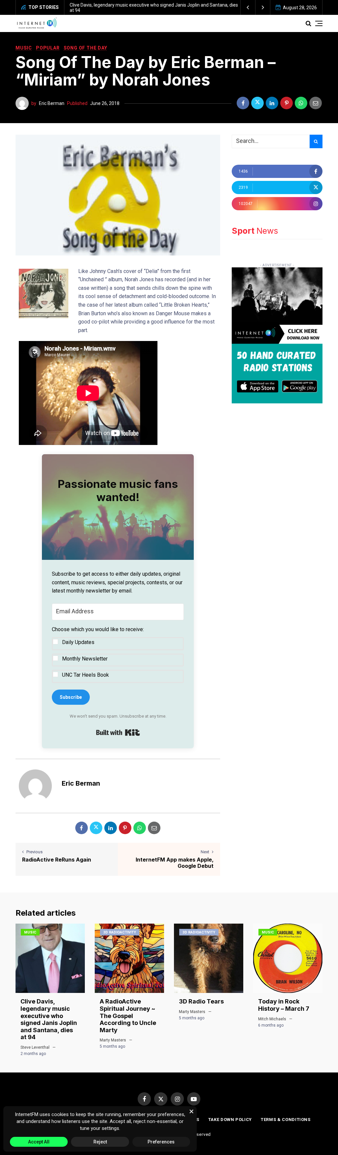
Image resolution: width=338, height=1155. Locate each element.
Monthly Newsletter (85, 659)
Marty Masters (113, 1040)
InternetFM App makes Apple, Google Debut (175, 862)
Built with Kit (118, 732)
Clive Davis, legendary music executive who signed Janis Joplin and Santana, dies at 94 (48, 1019)
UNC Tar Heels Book (85, 675)
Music (24, 48)
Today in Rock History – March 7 (283, 1005)
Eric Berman (51, 103)
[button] (248, 7)
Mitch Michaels (272, 1019)
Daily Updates (78, 642)
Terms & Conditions (286, 1119)
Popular (48, 48)
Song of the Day (85, 48)
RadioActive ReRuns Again (56, 859)
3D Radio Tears (201, 1001)
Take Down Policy (230, 1119)
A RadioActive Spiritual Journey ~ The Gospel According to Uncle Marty (128, 1015)
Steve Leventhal (35, 1047)
